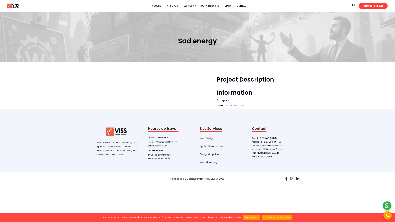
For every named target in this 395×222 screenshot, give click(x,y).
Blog (228, 5)
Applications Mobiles (211, 146)
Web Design (207, 138)
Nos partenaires (209, 5)
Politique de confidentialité (276, 217)
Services (189, 5)
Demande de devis (373, 6)
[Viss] (13, 5)
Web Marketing (208, 162)
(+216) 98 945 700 (271, 141)
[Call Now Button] (387, 215)
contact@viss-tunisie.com (267, 145)
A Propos (172, 5)
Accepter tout (252, 217)
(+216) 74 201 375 (267, 138)
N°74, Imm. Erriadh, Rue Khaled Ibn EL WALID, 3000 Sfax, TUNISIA (268, 153)
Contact (242, 5)
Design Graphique (210, 154)
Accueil (156, 5)
